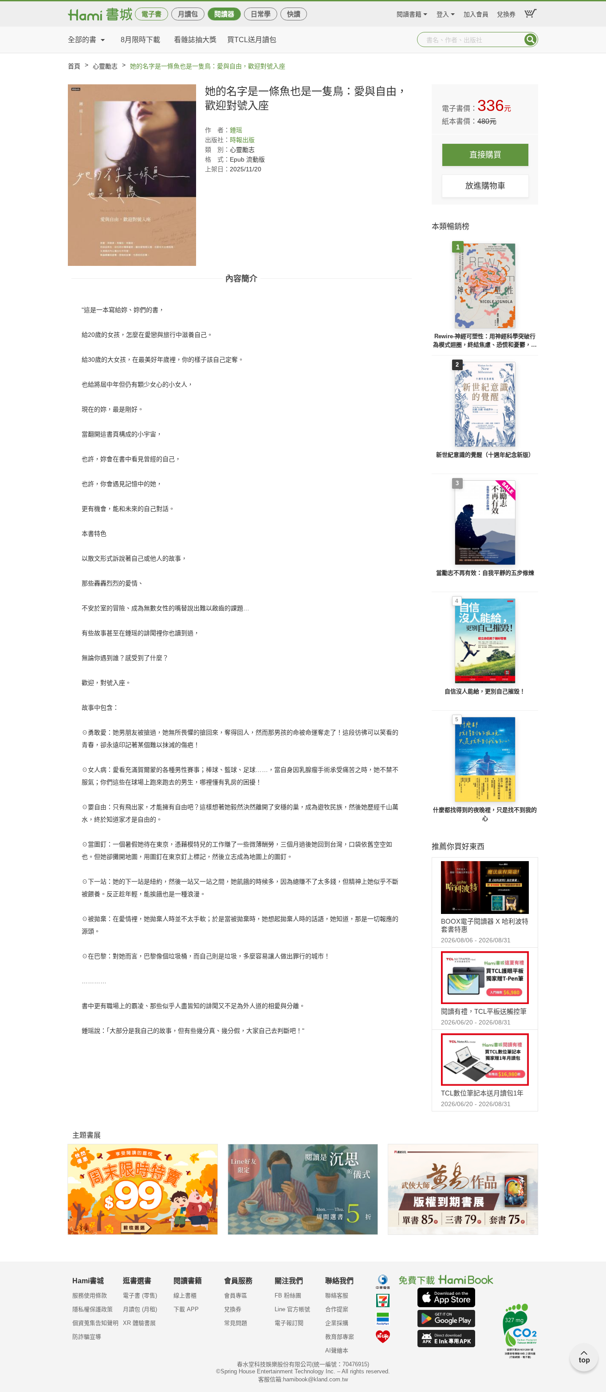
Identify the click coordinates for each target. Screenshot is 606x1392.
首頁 (74, 66)
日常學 (261, 14)
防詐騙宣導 (86, 1336)
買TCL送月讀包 (251, 40)
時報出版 (242, 139)
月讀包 (188, 14)
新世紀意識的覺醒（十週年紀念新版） (485, 454)
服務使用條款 (89, 1295)
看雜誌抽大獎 (195, 40)
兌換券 (506, 13)
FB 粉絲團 (288, 1295)
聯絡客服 (336, 1295)
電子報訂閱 (289, 1323)
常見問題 (235, 1323)
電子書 (151, 14)
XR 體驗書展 (139, 1323)
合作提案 (336, 1309)
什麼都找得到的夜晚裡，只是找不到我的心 (485, 814)
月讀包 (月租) (140, 1309)
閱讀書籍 (409, 13)
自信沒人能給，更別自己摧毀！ (485, 691)
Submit (530, 39)
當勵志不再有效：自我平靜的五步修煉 (485, 572)
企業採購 (336, 1323)
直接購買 (485, 154)
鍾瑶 (236, 130)
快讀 (293, 14)
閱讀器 (224, 14)
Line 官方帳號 (292, 1309)
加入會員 (476, 13)
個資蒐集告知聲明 (95, 1323)
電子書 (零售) (140, 1295)
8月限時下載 (140, 40)
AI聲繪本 (336, 1350)
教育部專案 (339, 1336)
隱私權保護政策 (92, 1309)
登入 (443, 13)
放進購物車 (485, 186)
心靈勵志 (105, 66)
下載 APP (186, 1309)
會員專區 (235, 1295)
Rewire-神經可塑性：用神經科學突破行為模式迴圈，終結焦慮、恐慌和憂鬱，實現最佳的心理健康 (485, 341)
